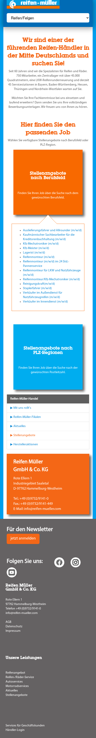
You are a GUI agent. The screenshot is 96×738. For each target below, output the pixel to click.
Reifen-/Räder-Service (20, 677)
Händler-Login (15, 730)
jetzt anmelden (23, 539)
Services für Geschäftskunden (25, 725)
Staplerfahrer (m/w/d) (37, 288)
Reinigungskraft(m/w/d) (39, 284)
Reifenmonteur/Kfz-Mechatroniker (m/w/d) (51, 279)
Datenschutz (14, 626)
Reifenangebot (15, 673)
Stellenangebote (16, 695)
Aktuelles (12, 690)
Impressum (13, 631)
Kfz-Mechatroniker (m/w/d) (41, 243)
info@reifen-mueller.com (22, 613)
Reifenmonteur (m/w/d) (38, 257)
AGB (8, 622)
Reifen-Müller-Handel (24, 399)
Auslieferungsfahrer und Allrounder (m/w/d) (52, 230)
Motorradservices (17, 686)
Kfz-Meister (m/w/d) (36, 248)
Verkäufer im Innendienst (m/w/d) (45, 301)
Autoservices (14, 681)
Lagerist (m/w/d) (34, 252)
